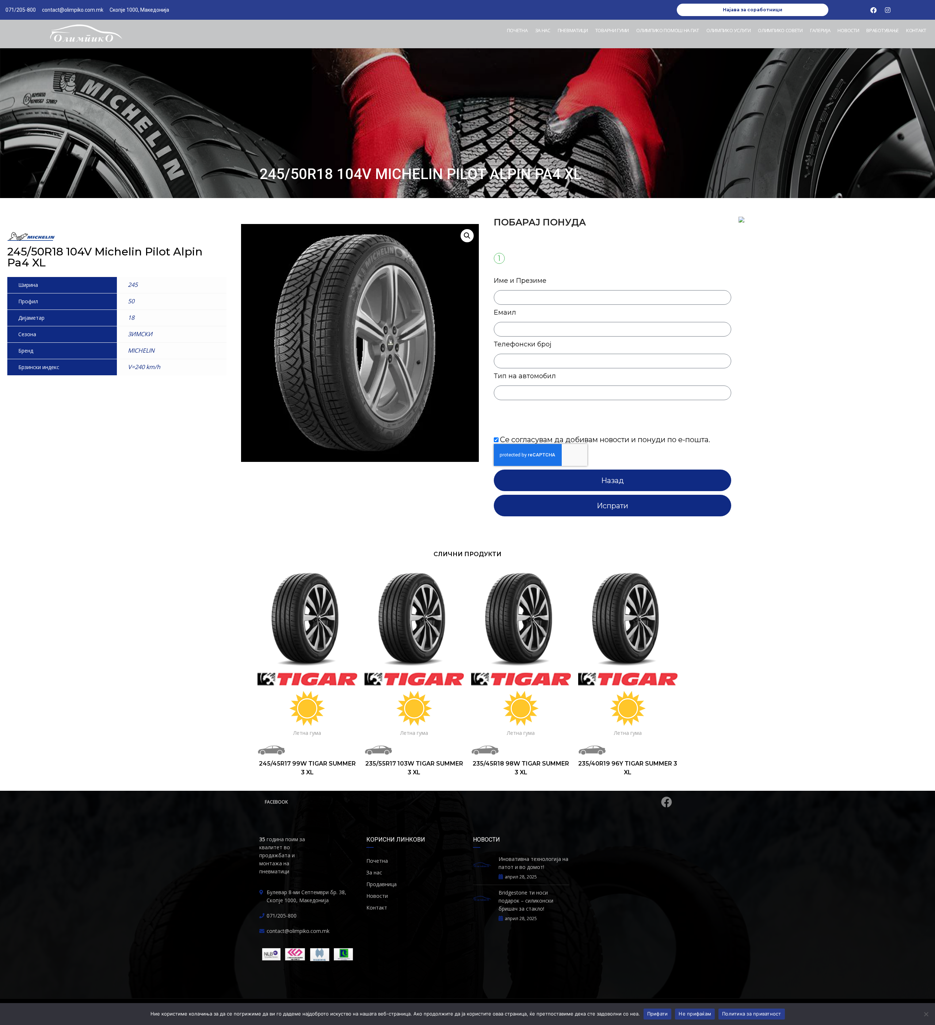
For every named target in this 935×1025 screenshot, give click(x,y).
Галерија (820, 30)
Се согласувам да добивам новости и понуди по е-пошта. (605, 439)
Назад (612, 480)
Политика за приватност (751, 1014)
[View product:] (307, 618)
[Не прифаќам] (926, 1014)
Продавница (381, 884)
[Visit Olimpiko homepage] (85, 34)
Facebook (276, 802)
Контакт (916, 30)
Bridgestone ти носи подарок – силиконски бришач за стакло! (526, 900)
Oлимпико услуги (728, 30)
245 (133, 285)
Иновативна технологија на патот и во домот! (533, 862)
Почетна (517, 30)
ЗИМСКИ (140, 334)
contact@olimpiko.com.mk (298, 930)
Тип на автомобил (525, 376)
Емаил (505, 312)
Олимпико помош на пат (667, 30)
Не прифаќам (695, 1014)
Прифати (657, 1014)
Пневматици (573, 30)
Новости (848, 30)
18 (131, 318)
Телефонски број (523, 344)
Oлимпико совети (780, 30)
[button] (467, 235)
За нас (542, 30)
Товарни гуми (612, 30)
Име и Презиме (520, 281)
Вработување (882, 30)
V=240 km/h (144, 367)
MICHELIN (141, 350)
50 (131, 301)
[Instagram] (887, 10)
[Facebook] (873, 10)
